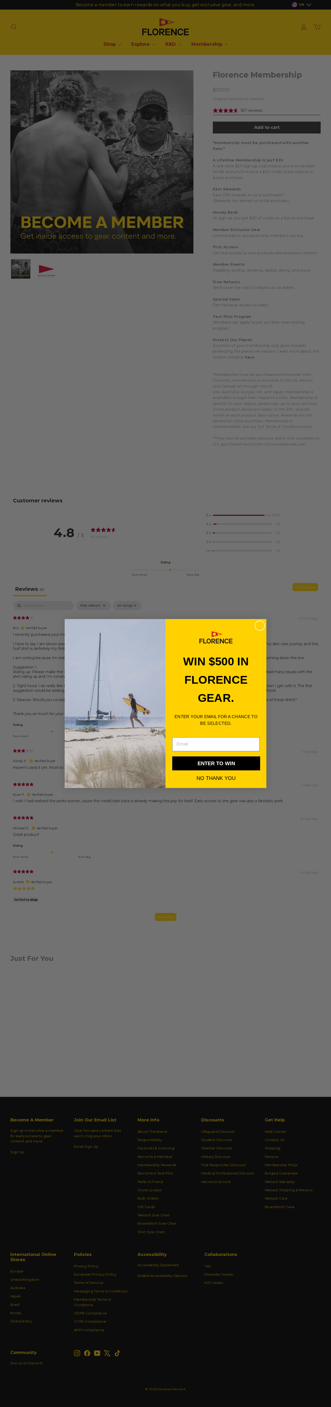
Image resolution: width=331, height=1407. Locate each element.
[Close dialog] (259, 625)
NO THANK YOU (216, 778)
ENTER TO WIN (216, 763)
